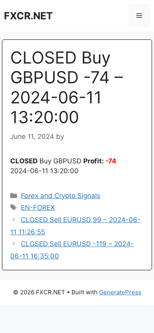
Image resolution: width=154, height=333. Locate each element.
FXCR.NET (28, 16)
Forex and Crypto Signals (60, 196)
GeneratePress (120, 292)
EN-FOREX (38, 207)
